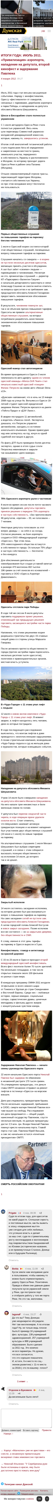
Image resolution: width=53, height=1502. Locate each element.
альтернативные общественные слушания (22, 314)
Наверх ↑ (8, 1433)
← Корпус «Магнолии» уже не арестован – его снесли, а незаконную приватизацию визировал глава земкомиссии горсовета (25, 1453)
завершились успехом (36, 138)
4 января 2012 (8, 78)
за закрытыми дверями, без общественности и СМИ (26, 933)
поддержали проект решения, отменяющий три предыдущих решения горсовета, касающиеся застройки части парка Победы (26, 621)
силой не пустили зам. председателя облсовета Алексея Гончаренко (25, 920)
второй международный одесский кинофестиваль (24, 961)
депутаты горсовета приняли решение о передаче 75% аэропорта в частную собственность (25, 511)
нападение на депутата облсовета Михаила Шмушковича (25, 799)
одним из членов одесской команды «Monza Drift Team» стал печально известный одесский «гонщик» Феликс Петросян (25, 383)
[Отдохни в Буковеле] (3, 1390)
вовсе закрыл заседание (16, 928)
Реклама (26, 50)
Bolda (15, 1268)
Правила (46, 1430)
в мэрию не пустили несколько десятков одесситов (25, 261)
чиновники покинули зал (29, 305)
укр (43, 31)
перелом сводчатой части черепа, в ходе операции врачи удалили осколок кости (23, 817)
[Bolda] (6, 1268)
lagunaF (16, 1314)
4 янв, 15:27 (29, 1314)
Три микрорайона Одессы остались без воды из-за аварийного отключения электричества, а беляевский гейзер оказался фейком (14, 20)
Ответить (14, 1260)
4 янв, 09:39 (29, 1213)
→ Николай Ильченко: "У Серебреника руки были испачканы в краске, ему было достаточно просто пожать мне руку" (24, 1467)
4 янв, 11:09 (31, 1268)
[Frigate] (3, 1213)
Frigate (12, 1213)
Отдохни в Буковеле (20, 1390)
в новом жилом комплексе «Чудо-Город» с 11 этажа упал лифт (23, 716)
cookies (30, 1499)
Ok (39, 1499)
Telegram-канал (27, 1494)
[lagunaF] (6, 1314)
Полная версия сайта (9, 1491)
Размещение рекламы (29, 1491)
